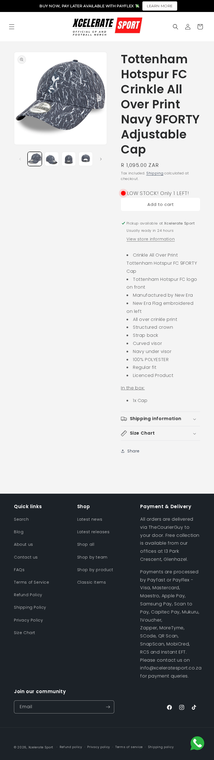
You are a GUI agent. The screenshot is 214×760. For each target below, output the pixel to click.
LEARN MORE (160, 6)
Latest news (90, 519)
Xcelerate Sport (41, 747)
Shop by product (95, 570)
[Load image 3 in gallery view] (69, 159)
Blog (18, 532)
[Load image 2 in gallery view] (52, 159)
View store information (151, 239)
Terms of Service (31, 582)
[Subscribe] (108, 706)
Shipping (155, 173)
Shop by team (92, 557)
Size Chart (24, 632)
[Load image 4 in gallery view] (86, 159)
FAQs (19, 570)
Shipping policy (161, 747)
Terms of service (129, 747)
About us (23, 544)
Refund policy (71, 747)
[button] (12, 27)
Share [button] (133, 451)
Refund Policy (28, 595)
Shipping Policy (30, 607)
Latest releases (93, 532)
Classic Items (91, 582)
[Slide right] (101, 159)
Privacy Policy (28, 620)
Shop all (85, 544)
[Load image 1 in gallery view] (35, 159)
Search (21, 519)
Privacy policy (98, 747)
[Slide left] (20, 159)
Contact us (26, 557)
